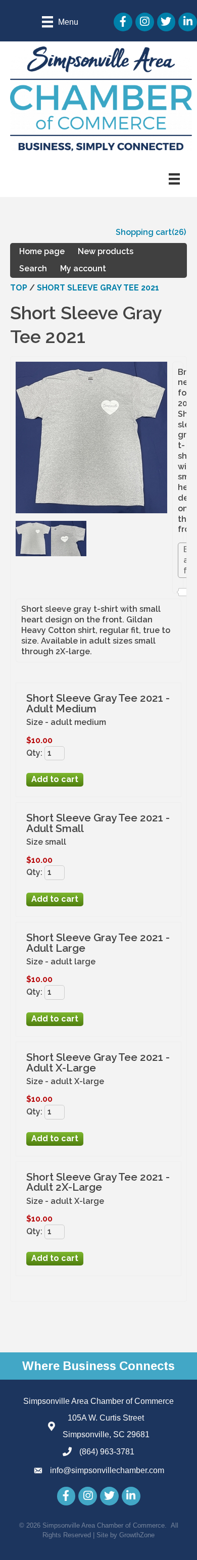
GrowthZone (137, 1535)
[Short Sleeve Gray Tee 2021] (33, 553)
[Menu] (174, 178)
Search (33, 268)
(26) (179, 232)
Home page (42, 251)
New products (105, 251)
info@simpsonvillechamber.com (107, 1470)
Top (18, 287)
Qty (33, 753)
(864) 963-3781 (106, 1451)
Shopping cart (144, 232)
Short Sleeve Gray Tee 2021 (98, 287)
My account (83, 268)
